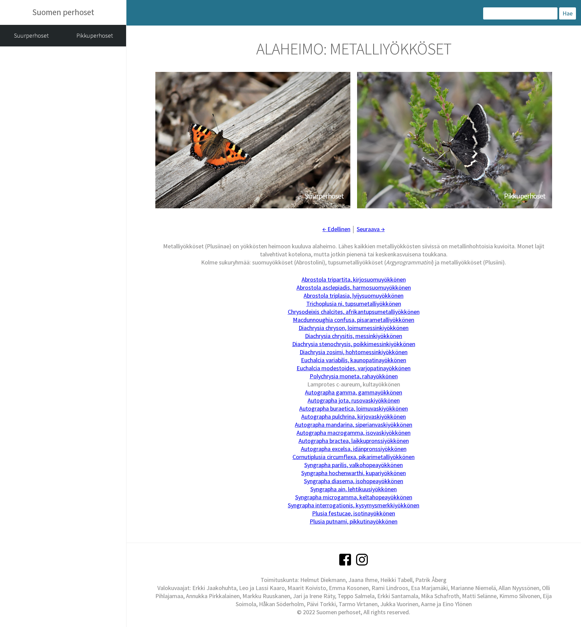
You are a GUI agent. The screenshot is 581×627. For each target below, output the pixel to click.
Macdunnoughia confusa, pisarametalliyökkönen (353, 320)
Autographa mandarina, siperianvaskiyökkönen (353, 424)
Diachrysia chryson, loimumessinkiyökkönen (354, 328)
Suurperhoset (31, 35)
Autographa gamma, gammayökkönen (353, 392)
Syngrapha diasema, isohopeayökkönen (353, 481)
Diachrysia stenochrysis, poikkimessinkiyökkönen (353, 344)
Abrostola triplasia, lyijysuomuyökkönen (353, 295)
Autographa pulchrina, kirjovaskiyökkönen (353, 416)
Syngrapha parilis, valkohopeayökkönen (353, 465)
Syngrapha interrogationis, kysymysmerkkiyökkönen (353, 505)
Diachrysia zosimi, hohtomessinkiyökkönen (354, 352)
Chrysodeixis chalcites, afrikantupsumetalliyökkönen (354, 312)
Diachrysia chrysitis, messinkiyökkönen (353, 336)
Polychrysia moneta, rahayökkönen (354, 376)
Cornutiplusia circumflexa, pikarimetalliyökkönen (354, 457)
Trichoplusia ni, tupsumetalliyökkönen (353, 303)
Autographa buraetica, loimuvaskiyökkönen (353, 408)
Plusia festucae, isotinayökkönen (353, 513)
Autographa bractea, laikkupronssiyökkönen (354, 441)
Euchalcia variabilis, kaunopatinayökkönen (353, 360)
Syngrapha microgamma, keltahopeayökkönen (353, 497)
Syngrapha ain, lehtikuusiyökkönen (353, 489)
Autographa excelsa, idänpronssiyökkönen (353, 449)
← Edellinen (336, 229)
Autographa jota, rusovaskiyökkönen (354, 400)
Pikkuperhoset (94, 35)
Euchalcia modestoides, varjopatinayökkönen (354, 368)
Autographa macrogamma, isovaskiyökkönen (354, 432)
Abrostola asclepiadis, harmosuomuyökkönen (354, 287)
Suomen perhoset (63, 12)
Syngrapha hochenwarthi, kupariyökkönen (353, 473)
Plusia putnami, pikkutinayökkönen (353, 521)
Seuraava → (371, 229)
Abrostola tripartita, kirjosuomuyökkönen (354, 279)
